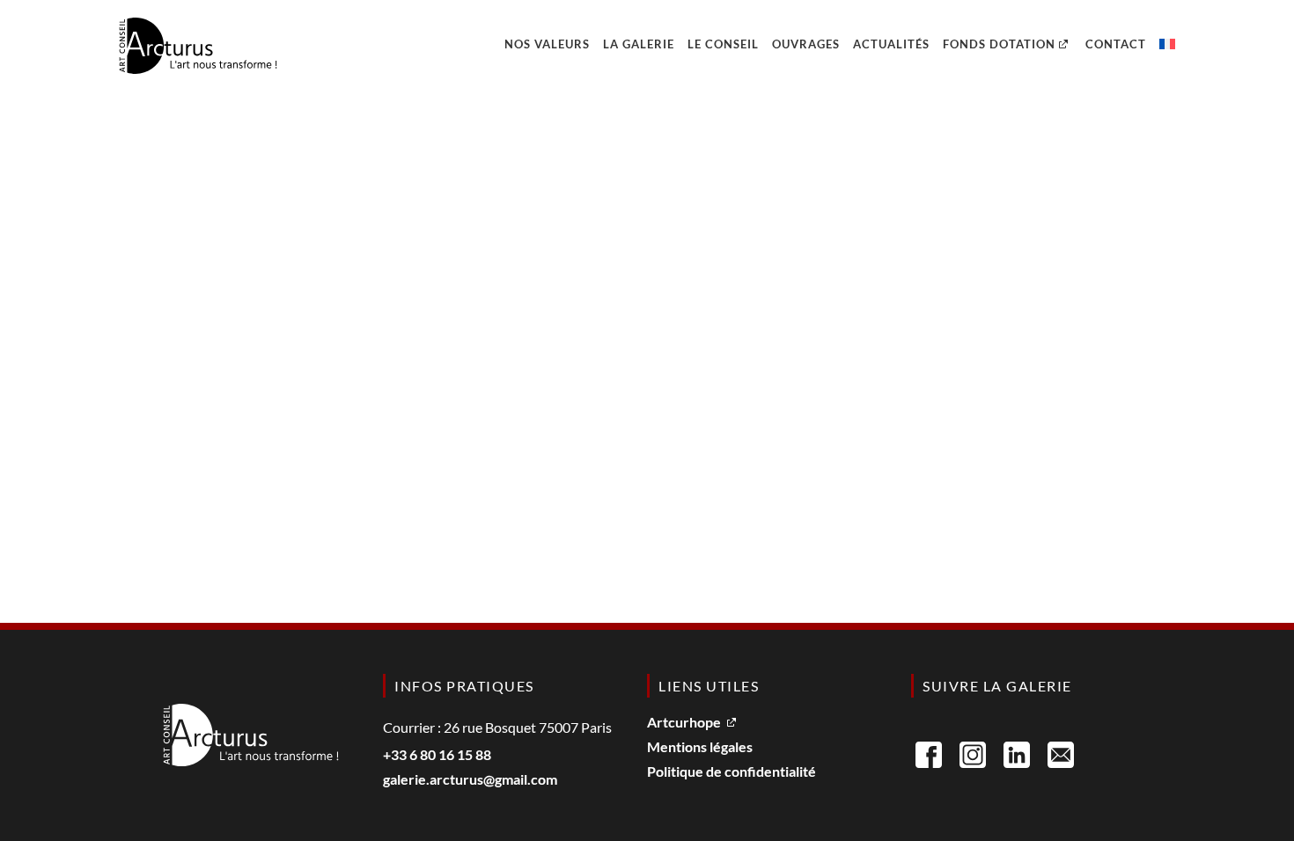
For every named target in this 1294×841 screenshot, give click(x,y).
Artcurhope (684, 722)
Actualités (891, 44)
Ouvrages (806, 44)
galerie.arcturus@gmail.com (470, 779)
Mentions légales (700, 747)
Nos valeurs (547, 44)
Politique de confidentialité (731, 771)
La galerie (638, 44)
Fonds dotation (999, 44)
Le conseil (723, 44)
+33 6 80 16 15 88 (437, 755)
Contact (1115, 44)
